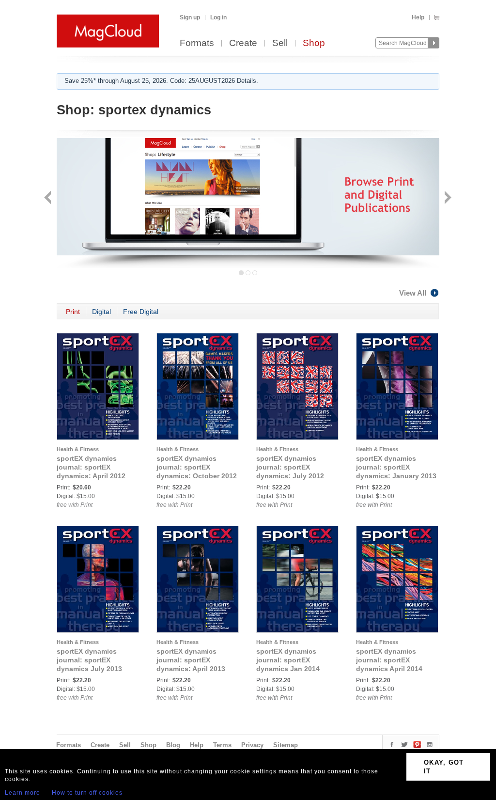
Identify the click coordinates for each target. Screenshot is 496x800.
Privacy (252, 745)
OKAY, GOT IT (444, 767)
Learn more (22, 792)
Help (418, 17)
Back (48, 198)
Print (73, 311)
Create (243, 43)
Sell (280, 43)
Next (446, 198)
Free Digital (140, 311)
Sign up (190, 17)
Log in (218, 17)
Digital (101, 311)
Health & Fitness (78, 449)
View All (412, 293)
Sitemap (285, 745)
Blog (173, 745)
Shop (314, 43)
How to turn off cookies (87, 792)
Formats (197, 43)
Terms (222, 745)
